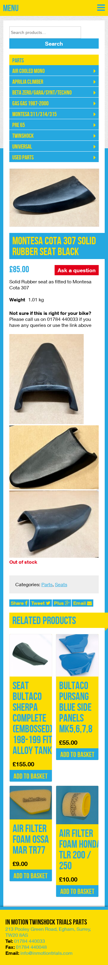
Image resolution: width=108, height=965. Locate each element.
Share (18, 603)
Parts (18, 60)
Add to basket (31, 776)
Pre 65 (18, 125)
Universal (22, 146)
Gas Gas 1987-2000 (30, 103)
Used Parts (23, 157)
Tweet (38, 603)
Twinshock (23, 136)
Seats (61, 584)
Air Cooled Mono (28, 71)
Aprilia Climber (27, 82)
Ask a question (77, 270)
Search (54, 43)
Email (80, 603)
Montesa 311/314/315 (34, 114)
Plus (59, 603)
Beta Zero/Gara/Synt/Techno (42, 92)
